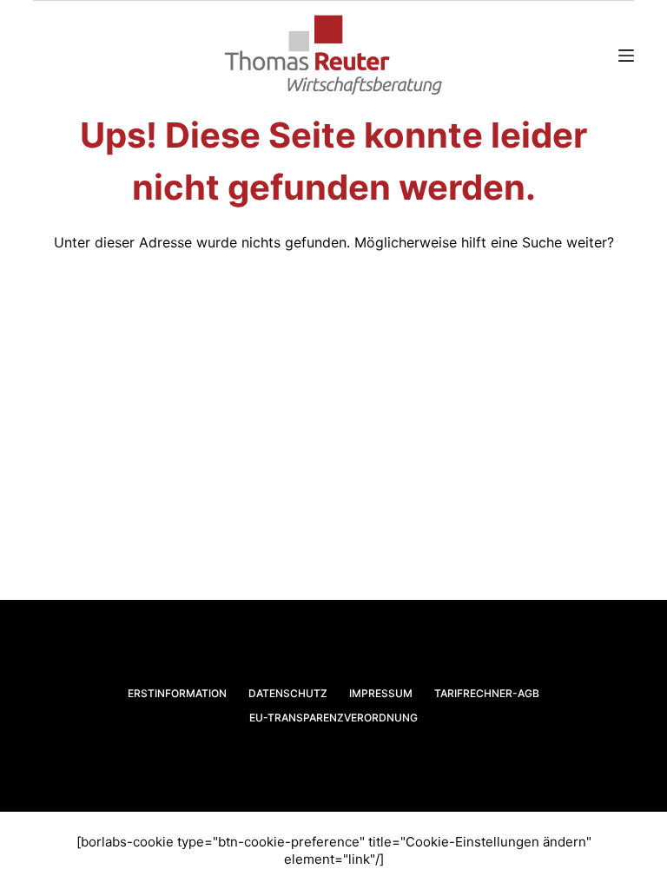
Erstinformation (177, 693)
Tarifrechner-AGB (486, 693)
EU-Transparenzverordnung (333, 717)
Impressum (381, 693)
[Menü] (626, 55)
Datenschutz (287, 693)
